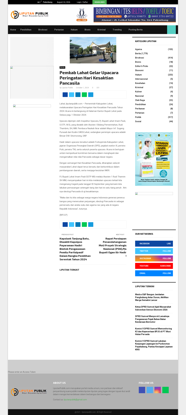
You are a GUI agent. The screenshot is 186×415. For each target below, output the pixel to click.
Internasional (141, 79)
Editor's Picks (141, 66)
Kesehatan (140, 83)
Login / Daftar (82, 2)
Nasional (139, 96)
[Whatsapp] (165, 390)
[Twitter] (150, 390)
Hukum (74, 30)
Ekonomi (139, 70)
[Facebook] (142, 390)
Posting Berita (136, 30)
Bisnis (88, 30)
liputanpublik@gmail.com (75, 399)
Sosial (138, 121)
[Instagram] (157, 390)
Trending (117, 30)
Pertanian (59, 30)
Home (13, 30)
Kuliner (138, 91)
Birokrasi (42, 30)
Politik (138, 117)
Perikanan (140, 108)
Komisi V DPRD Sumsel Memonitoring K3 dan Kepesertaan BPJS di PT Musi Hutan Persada (153, 331)
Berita (62, 67)
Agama (138, 49)
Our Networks (144, 233)
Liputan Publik (67, 88)
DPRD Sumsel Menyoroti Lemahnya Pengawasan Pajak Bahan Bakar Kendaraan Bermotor (152, 319)
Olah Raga (140, 100)
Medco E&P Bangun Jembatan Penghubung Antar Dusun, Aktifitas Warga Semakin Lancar (152, 297)
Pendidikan (25, 30)
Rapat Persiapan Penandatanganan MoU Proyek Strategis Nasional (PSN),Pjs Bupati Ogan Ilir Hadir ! (112, 247)
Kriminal (102, 30)
